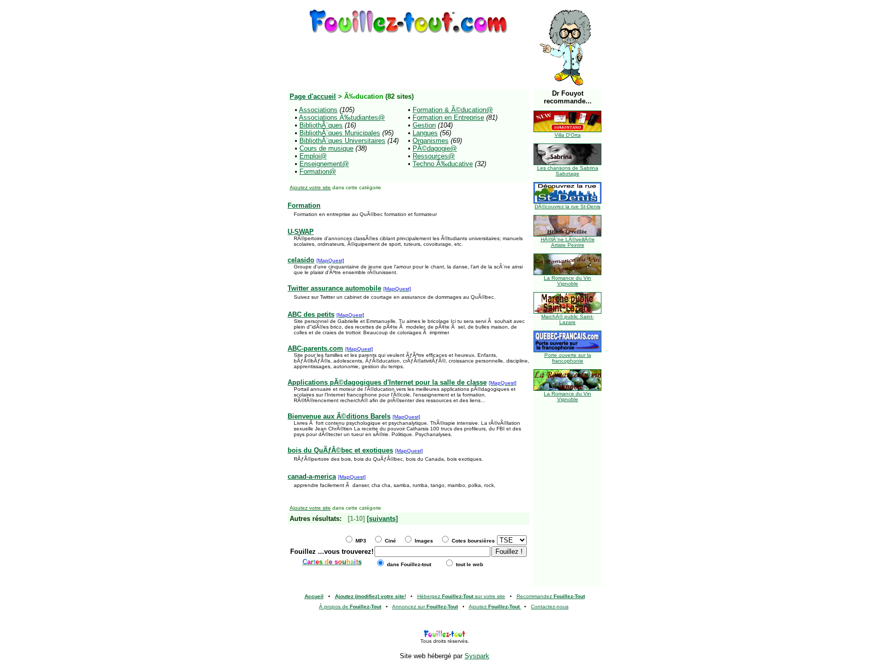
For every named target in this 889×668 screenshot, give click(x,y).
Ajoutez (494, 606)
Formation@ (317, 171)
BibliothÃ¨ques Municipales (339, 133)
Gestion (424, 125)
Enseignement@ (324, 164)
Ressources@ (434, 156)
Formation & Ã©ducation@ (453, 110)
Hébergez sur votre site (461, 596)
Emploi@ (313, 156)
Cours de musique (326, 148)
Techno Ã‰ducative (443, 164)
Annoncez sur (425, 606)
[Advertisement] (408, 58)
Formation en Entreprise (448, 117)
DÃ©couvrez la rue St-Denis (567, 206)
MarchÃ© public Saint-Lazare (567, 319)
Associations (318, 110)
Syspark (477, 656)
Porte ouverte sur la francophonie (567, 358)
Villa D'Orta (568, 135)
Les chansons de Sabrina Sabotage (567, 170)
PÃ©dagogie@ (435, 148)
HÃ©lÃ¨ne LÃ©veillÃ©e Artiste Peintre (568, 242)
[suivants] (382, 518)
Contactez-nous (549, 606)
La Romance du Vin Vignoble (567, 280)
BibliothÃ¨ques (321, 125)
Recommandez (551, 596)
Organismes (431, 141)
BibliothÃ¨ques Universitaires (342, 141)
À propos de (350, 606)
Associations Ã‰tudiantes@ (342, 117)
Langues (425, 133)
